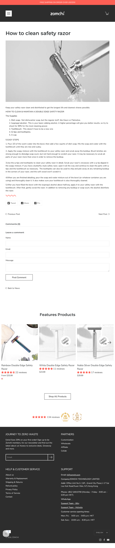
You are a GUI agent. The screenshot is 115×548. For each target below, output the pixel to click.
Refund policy (12, 485)
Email (8, 249)
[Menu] (9, 13)
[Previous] (5, 342)
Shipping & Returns (14, 482)
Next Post (103, 214)
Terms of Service (13, 493)
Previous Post (14, 214)
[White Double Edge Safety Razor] (57, 342)
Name (8, 237)
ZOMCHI (15, 537)
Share (26, 203)
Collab (64, 450)
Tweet (13, 203)
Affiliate (64, 447)
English (99, 533)
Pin (38, 203)
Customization (67, 440)
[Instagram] (100, 540)
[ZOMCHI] (57, 13)
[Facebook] (104, 540)
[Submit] (51, 457)
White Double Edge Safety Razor (56, 365)
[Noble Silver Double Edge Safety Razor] (95, 342)
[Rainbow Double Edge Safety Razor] (19, 342)
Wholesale (65, 443)
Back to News (14, 288)
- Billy (70, 503)
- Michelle (72, 507)
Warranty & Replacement (16, 478)
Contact (9, 496)
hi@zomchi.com (73, 475)
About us (10, 475)
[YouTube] (108, 540)
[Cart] (107, 13)
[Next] (109, 342)
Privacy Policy (12, 489)
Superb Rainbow (2, 379)
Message (9, 260)
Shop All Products (57, 396)
